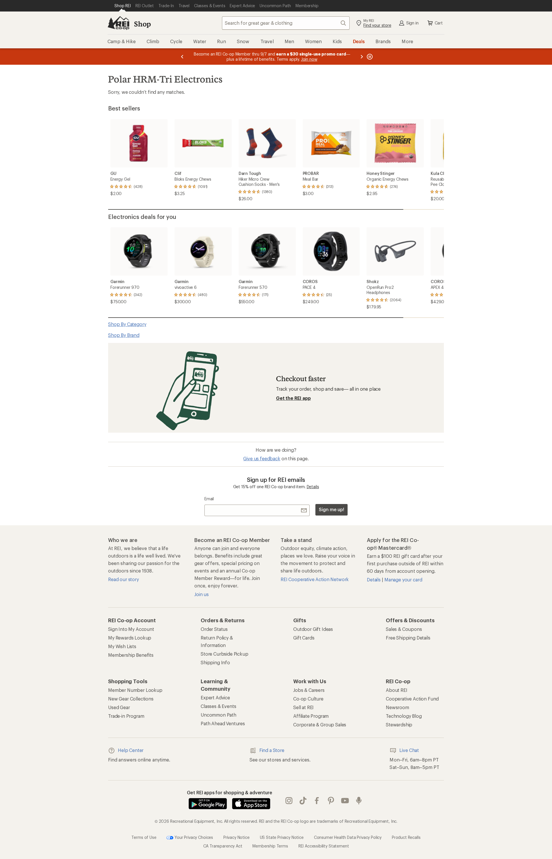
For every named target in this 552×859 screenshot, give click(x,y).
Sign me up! (331, 509)
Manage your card (403, 579)
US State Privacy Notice (282, 837)
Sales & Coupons (404, 629)
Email (209, 498)
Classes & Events (218, 706)
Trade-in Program (126, 716)
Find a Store (271, 750)
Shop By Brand (123, 335)
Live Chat (409, 750)
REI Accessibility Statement (323, 845)
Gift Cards (303, 637)
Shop (142, 24)
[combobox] (286, 23)
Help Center (130, 750)
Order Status (214, 629)
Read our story (123, 579)
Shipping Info (215, 662)
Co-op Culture (308, 698)
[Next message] (361, 56)
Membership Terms (270, 845)
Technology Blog (404, 716)
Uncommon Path (218, 714)
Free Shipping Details (408, 637)
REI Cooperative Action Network (315, 579)
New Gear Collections (131, 698)
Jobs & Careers (309, 690)
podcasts (359, 800)
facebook (317, 800)
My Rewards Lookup (129, 637)
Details (313, 486)
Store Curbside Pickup (224, 653)
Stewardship (399, 724)
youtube (345, 800)
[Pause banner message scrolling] (369, 56)
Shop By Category (127, 324)
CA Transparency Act (222, 845)
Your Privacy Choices (193, 837)
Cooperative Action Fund (412, 698)
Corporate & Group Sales (319, 724)
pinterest (331, 800)
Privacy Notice (236, 837)
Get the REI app (293, 398)
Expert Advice (215, 697)
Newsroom (397, 707)
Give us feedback (261, 458)
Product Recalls (406, 837)
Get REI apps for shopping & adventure (229, 792)
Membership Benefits (131, 655)
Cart (439, 22)
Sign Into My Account (131, 629)
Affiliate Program (311, 716)
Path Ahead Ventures (223, 723)
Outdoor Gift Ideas (313, 629)
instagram (289, 800)
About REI (396, 690)
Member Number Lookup (135, 690)
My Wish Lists (122, 646)
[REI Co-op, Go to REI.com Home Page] (118, 23)
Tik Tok (303, 800)
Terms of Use (143, 837)
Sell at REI (303, 707)
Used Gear (119, 707)
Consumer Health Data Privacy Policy (348, 837)
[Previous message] (182, 56)
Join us (201, 594)
